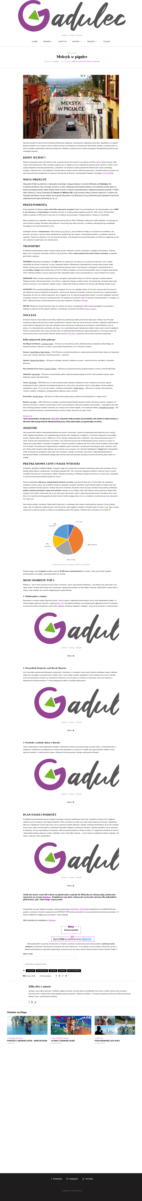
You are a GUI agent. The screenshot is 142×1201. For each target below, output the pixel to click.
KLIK (113, 284)
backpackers (42, 970)
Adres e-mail (28, 954)
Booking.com (27, 416)
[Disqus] (71, 1075)
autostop (30, 970)
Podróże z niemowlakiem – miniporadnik (27, 1041)
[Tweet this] (59, 976)
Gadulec (56, 61)
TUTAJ (51, 226)
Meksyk (89, 61)
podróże (62, 970)
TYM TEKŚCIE (108, 173)
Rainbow (46, 897)
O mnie (34, 41)
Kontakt (76, 41)
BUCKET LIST (59, 603)
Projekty (91, 41)
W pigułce (19, 1038)
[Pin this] (66, 976)
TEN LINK (71, 333)
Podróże (47, 41)
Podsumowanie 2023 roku (107, 1041)
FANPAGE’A (74, 909)
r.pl (56, 198)
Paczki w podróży (90, 309)
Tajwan (66, 1038)
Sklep (107, 41)
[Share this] (56, 976)
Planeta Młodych (65, 231)
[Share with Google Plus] (62, 976)
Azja (53, 1038)
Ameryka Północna (79, 61)
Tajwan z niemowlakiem (63, 1041)
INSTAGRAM (84, 909)
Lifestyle (62, 41)
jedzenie (53, 970)
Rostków (85, 300)
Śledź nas (29, 499)
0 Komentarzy (46, 976)
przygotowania (74, 970)
